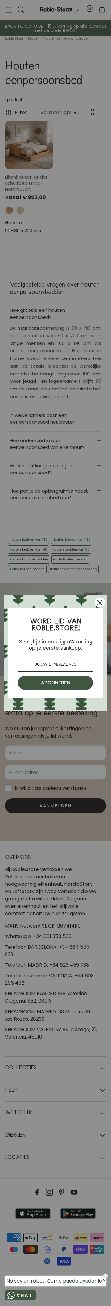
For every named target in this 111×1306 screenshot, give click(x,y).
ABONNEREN (55, 682)
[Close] (99, 602)
